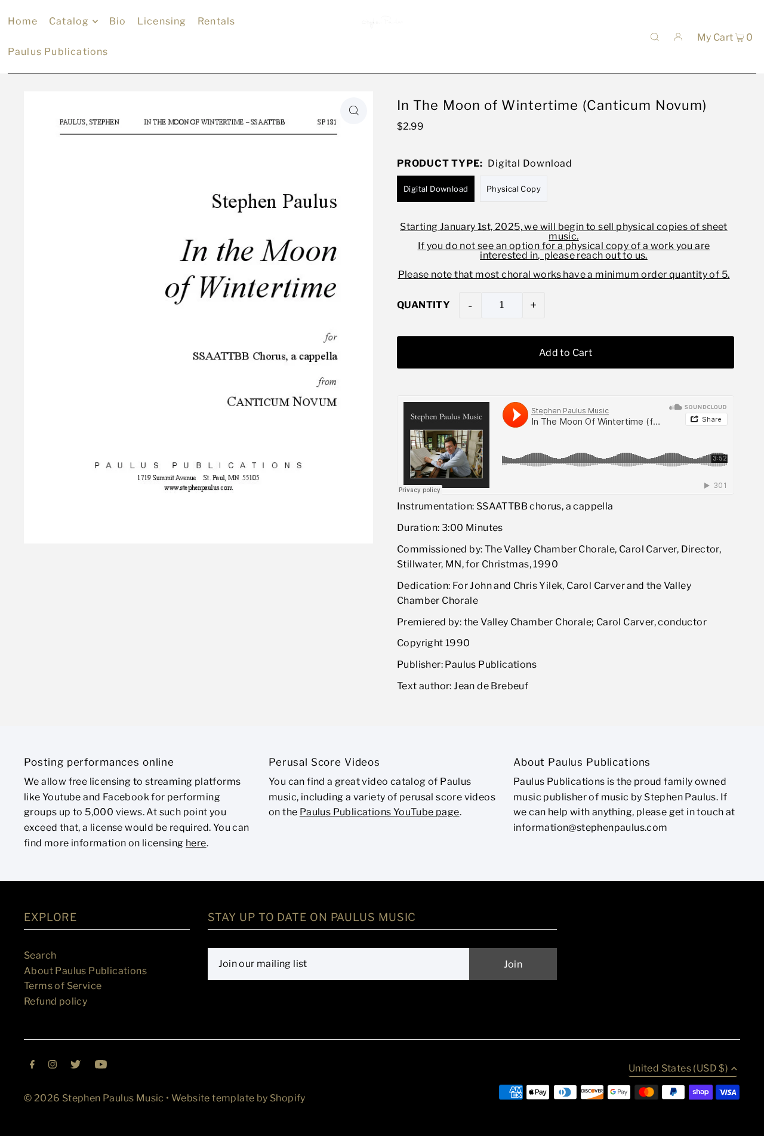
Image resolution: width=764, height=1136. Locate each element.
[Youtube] (101, 1065)
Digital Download (435, 189)
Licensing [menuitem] (162, 21)
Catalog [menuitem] (69, 21)
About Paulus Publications (85, 971)
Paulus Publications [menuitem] (58, 51)
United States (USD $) (678, 1069)
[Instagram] (52, 1065)
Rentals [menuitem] (216, 21)
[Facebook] (32, 1065)
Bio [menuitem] (118, 21)
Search (40, 955)
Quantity (423, 305)
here (196, 843)
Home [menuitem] (23, 21)
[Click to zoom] (353, 110)
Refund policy (55, 1001)
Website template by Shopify (238, 1098)
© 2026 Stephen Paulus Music (94, 1098)
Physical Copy (513, 189)
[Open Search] (655, 36)
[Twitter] (75, 1065)
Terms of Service (62, 985)
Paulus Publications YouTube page (380, 812)
